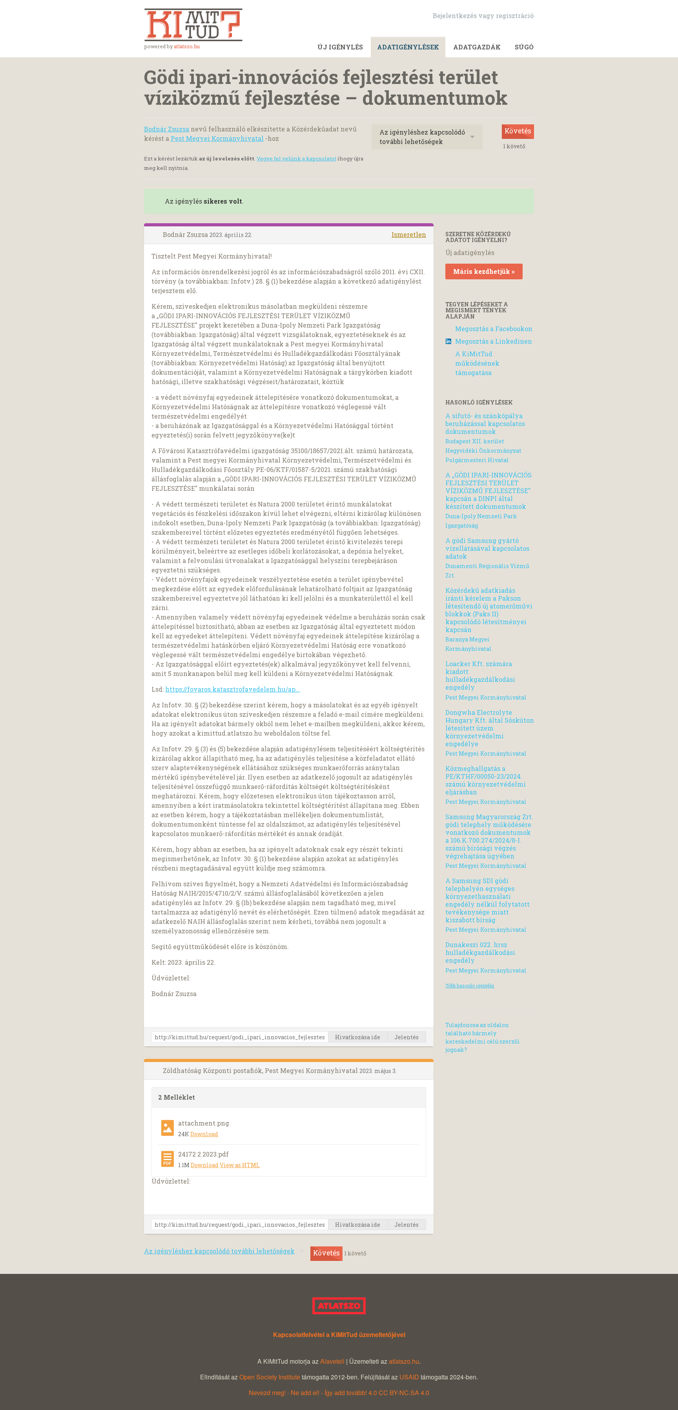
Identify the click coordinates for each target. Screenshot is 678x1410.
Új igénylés (340, 47)
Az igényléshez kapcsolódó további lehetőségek (422, 137)
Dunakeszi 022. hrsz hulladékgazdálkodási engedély (480, 952)
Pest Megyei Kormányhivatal (217, 138)
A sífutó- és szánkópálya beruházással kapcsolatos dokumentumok (485, 423)
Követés (518, 130)
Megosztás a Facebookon (493, 328)
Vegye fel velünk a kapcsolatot (296, 158)
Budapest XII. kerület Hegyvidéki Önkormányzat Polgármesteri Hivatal (483, 450)
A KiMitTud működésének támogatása (477, 363)
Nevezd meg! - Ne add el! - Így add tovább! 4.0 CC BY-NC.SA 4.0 (339, 1392)
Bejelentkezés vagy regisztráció (483, 15)
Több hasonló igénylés (469, 985)
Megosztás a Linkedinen (493, 341)
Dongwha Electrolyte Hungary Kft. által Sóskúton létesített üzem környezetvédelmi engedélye (489, 728)
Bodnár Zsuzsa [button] (186, 234)
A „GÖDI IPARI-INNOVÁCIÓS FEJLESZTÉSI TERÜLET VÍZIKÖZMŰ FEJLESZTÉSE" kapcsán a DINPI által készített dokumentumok (488, 490)
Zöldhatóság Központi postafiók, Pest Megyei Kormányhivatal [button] (261, 1070)
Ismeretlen (409, 234)
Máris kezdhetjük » (484, 271)
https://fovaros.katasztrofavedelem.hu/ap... (232, 689)
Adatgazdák (477, 47)
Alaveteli (332, 1361)
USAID (409, 1376)
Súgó (524, 47)
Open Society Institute (269, 1376)
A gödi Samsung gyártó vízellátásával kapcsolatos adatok (487, 548)
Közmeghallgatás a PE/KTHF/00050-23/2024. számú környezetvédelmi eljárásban (485, 780)
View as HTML (240, 1165)
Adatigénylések (408, 47)
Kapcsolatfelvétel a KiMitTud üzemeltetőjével (339, 1334)
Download (204, 1134)
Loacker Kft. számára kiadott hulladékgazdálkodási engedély (480, 675)
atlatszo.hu (187, 46)
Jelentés (406, 1037)
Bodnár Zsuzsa (166, 129)
